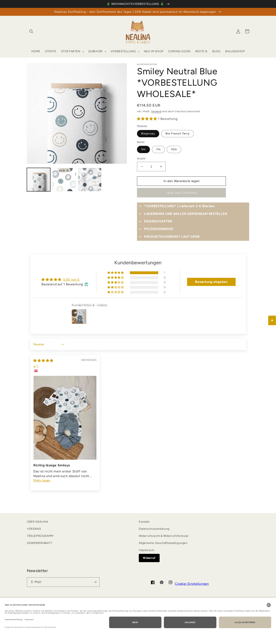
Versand (156, 111)
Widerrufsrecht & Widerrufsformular (164, 536)
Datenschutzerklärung (154, 529)
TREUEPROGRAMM (40, 536)
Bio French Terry (177, 133)
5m (143, 149)
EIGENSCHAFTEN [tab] (158, 221)
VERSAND (34, 529)
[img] (43, 360)
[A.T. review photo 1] (65, 418)
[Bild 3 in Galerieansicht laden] (89, 179)
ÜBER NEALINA (37, 521)
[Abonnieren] (95, 582)
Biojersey (148, 133)
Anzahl (141, 158)
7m (158, 149)
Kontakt (144, 521)
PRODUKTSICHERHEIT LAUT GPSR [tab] (171, 237)
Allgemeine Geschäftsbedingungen (163, 543)
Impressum (146, 550)
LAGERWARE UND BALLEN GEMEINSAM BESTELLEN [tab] (185, 214)
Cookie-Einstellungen (192, 584)
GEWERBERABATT (39, 543)
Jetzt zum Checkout (181, 193)
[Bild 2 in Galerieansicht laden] (64, 179)
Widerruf (149, 558)
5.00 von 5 (71, 279)
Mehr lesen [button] (42, 480)
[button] (31, 31)
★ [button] (272, 320)
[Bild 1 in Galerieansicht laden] (38, 179)
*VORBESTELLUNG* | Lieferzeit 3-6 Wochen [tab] (179, 206)
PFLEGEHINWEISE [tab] (158, 229)
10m (174, 149)
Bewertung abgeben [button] (211, 282)
